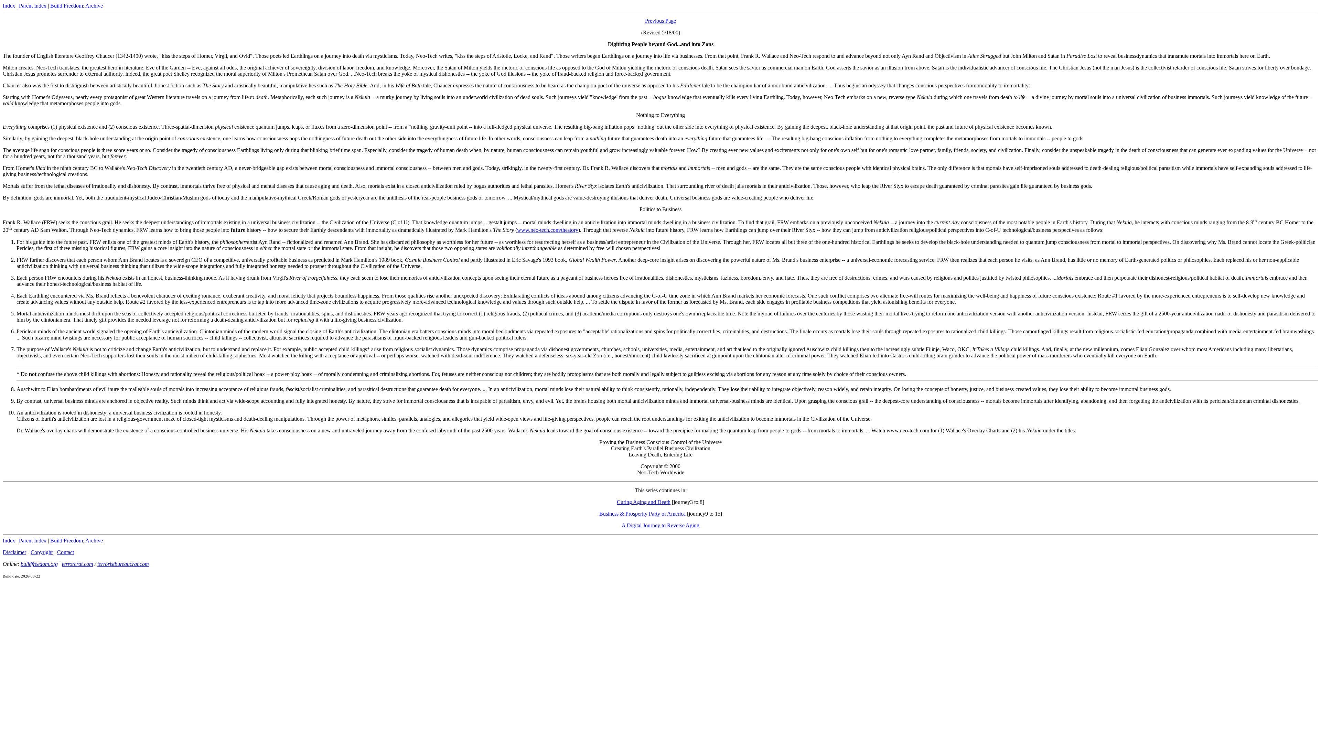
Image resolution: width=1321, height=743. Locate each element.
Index (9, 6)
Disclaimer (14, 552)
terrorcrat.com (77, 564)
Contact (65, 552)
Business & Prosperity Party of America (642, 514)
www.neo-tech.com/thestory (547, 230)
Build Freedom (66, 6)
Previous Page (660, 21)
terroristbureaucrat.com (123, 564)
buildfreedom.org (39, 564)
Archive (94, 6)
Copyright (42, 552)
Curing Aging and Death (643, 502)
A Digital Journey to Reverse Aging (660, 525)
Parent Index (32, 6)
